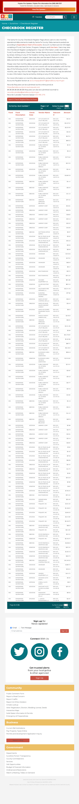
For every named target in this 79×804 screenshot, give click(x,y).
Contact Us (25, 784)
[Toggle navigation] (74, 17)
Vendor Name (44, 113)
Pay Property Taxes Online (16, 731)
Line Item (54, 47)
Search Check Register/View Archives (22, 99)
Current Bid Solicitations (15, 728)
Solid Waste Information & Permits (19, 713)
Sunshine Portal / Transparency (18, 756)
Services (9, 761)
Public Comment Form (15, 694)
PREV (59, 108)
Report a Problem (34, 784)
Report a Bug (18, 740)
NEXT (66, 108)
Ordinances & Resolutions (16, 770)
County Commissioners (15, 759)
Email (15, 628)
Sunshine (14, 23)
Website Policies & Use (15, 784)
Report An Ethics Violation (16, 702)
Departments (11, 753)
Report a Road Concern (15, 696)
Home (4, 23)
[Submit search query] (65, 17)
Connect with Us (44, 784)
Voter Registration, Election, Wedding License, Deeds (26, 708)
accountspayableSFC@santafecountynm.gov (47, 81)
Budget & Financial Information (18, 767)
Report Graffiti (11, 699)
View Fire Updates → (39, 9)
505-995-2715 (40, 95)
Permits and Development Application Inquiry (24, 734)
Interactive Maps (12, 710)
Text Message (26, 628)
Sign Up (64, 631)
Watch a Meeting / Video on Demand (20, 773)
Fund (11, 113)
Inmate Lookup (12, 705)
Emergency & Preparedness (17, 716)
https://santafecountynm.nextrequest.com (24, 87)
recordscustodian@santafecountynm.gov (23, 92)
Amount (67, 113)
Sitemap (52, 784)
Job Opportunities (13, 764)
